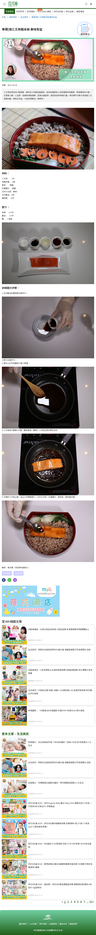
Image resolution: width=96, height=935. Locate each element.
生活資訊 (24, 17)
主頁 (4, 17)
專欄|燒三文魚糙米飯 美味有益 (44, 17)
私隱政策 (53, 923)
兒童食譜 (18, 573)
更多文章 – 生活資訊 (15, 734)
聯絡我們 (73, 923)
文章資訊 (10, 11)
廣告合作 (63, 923)
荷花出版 (70, 11)
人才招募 (33, 923)
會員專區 (80, 11)
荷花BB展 (58, 11)
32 (90, 902)
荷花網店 (31, 11)
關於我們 (22, 923)
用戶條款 (43, 923)
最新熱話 (13, 17)
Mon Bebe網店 (44, 11)
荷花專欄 (7, 573)
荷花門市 (20, 11)
